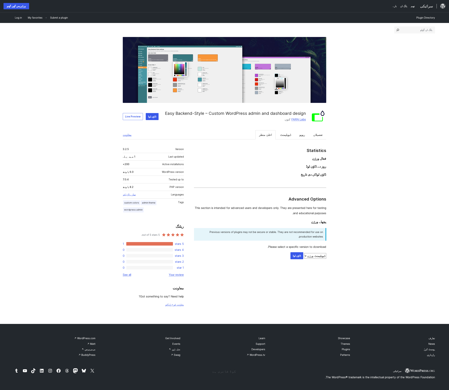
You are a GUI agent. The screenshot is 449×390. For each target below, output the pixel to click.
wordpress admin (133, 209)
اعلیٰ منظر (265, 135)
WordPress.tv (256, 354)
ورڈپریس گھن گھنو (16, 6)
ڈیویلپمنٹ (285, 135)
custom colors (131, 202)
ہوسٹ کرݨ (429, 349)
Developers (258, 349)
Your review (176, 274)
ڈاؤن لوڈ (152, 116)
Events (176, 343)
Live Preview (133, 116)
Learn (262, 338)
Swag (175, 354)
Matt (91, 343)
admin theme (148, 202)
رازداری (431, 354)
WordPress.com (84, 338)
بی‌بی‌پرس (88, 349)
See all (127, 274)
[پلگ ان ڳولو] (397, 29)
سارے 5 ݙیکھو (129, 194)
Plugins (346, 349)
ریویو (302, 135)
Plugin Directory (425, 17)
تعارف (431, 338)
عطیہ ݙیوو (174, 349)
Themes (345, 343)
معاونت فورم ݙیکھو (174, 304)
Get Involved (172, 338)
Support (260, 343)
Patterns (345, 354)
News (431, 343)
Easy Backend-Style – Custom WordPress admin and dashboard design (235, 113)
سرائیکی (397, 371)
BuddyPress (86, 354)
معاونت (127, 135)
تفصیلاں (318, 135)
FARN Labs (298, 119)
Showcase (344, 338)
